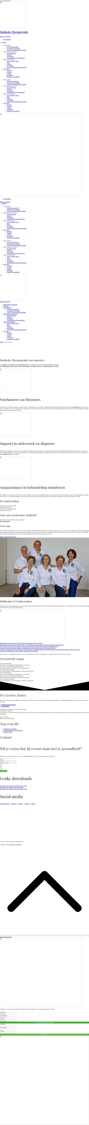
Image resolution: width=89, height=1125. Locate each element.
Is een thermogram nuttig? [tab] (7, 669)
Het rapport (10, 56)
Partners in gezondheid (13, 77)
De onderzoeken (11, 53)
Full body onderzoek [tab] (5, 507)
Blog (8, 62)
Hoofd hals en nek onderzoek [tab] (8, 506)
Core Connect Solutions (14, 844)
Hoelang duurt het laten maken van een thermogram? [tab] (14, 668)
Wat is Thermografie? (13, 47)
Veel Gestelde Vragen (13, 61)
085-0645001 (28, 756)
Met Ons (9, 70)
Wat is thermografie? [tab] (5, 663)
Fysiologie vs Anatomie (13, 48)
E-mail (2, 1019)
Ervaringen (10, 75)
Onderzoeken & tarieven (10, 314)
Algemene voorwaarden (10, 729)
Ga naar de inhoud (5, 0)
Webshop (6, 306)
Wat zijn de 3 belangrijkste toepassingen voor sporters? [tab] (15, 665)
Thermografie (7, 308)
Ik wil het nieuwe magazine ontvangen (44, 1022)
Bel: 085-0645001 (5, 521)
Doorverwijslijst (7, 732)
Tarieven (9, 55)
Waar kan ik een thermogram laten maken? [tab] (11, 666)
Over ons (6, 331)
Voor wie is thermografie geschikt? (16, 50)
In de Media (10, 66)
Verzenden (3, 771)
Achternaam (3, 1015)
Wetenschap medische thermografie (16, 67)
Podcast (9, 64)
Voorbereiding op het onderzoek (16, 58)
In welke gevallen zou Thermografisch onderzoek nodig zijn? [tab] (17, 671)
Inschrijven (44, 1034)
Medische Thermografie (14, 32)
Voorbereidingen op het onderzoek (12, 730)
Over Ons (6, 69)
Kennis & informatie (9, 322)
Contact (9, 73)
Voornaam (3, 1012)
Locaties (9, 72)
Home (1, 342)
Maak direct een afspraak (10, 304)
